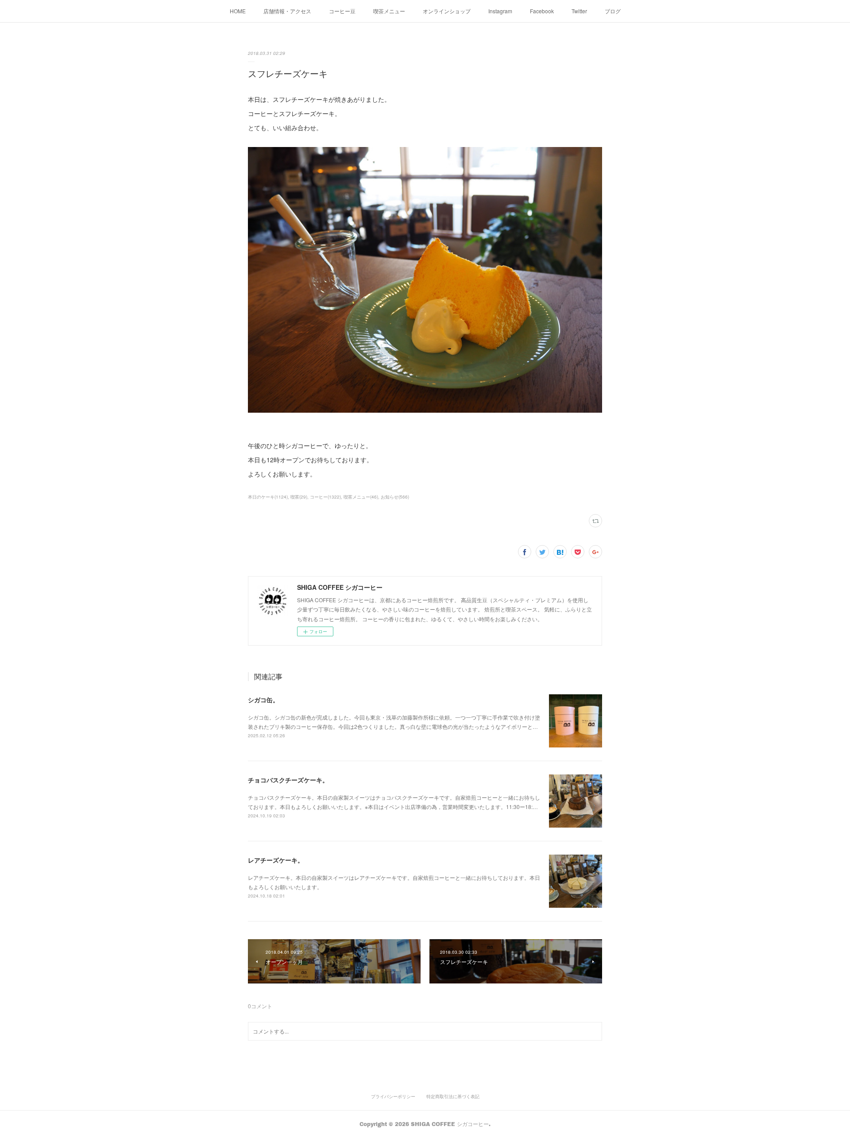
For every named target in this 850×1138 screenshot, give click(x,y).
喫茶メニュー (389, 11)
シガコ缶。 (263, 699)
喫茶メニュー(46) (361, 497)
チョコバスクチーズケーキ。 (288, 779)
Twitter (579, 11)
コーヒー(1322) (325, 497)
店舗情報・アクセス (287, 11)
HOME (238, 11)
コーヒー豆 (342, 11)
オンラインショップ (447, 11)
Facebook (542, 11)
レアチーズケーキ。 (276, 859)
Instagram (500, 11)
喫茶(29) (298, 497)
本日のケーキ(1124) (268, 497)
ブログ (613, 11)
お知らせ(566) (395, 497)
